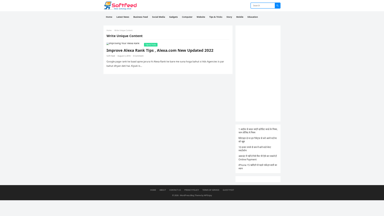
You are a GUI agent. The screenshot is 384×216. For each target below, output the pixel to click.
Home (109, 30)
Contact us (175, 190)
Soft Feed (110, 55)
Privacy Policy (191, 190)
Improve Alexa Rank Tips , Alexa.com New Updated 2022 (159, 50)
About (162, 190)
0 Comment (138, 55)
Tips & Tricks (151, 44)
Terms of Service (210, 190)
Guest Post (228, 190)
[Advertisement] (258, 73)
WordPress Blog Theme (190, 195)
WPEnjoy (208, 195)
